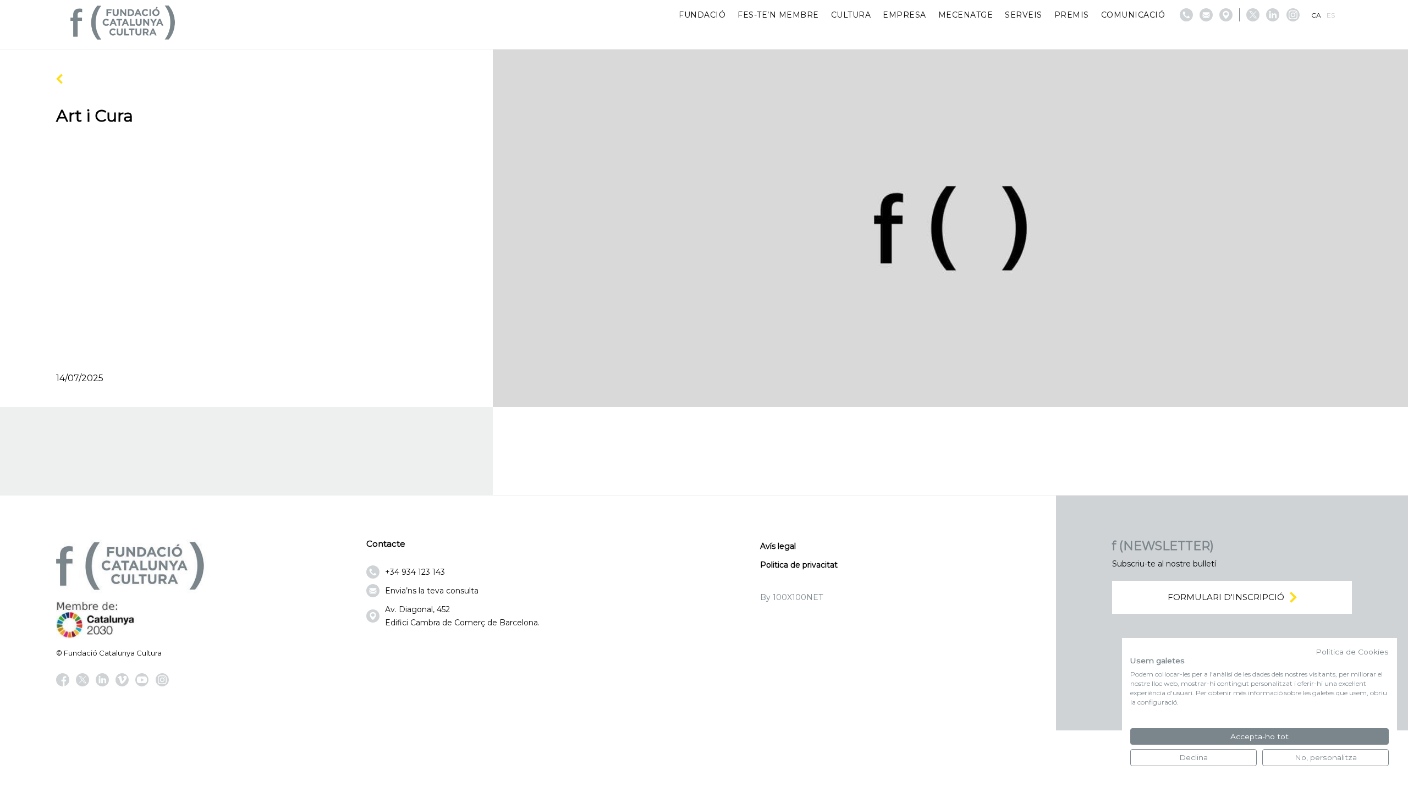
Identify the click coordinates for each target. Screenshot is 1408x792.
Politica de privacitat (799, 565)
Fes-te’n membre (778, 15)
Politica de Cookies (1352, 651)
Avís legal (778, 546)
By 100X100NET (791, 597)
